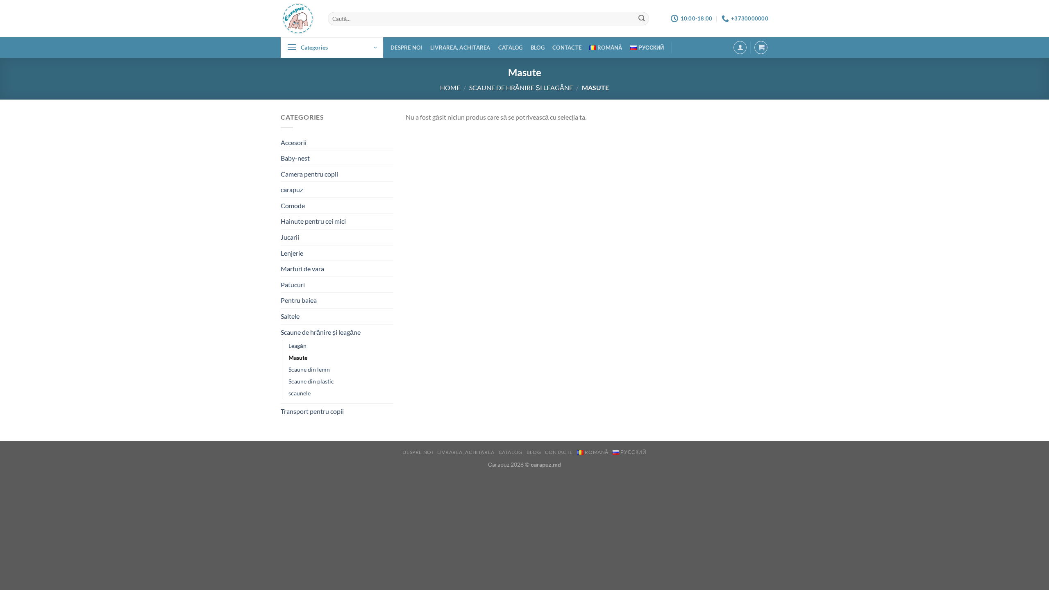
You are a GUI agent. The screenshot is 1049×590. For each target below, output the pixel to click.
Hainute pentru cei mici (313, 221)
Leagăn (297, 345)
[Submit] (642, 19)
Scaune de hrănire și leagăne (521, 87)
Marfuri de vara (302, 268)
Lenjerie (292, 253)
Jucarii (290, 237)
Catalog (510, 47)
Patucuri (293, 284)
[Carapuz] (298, 18)
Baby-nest (295, 158)
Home (450, 87)
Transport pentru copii (312, 411)
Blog (538, 47)
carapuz (292, 189)
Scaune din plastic (311, 381)
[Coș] (760, 47)
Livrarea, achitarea (460, 47)
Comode (293, 205)
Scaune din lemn (309, 369)
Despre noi (406, 47)
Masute (297, 357)
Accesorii (294, 142)
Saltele (290, 316)
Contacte (566, 47)
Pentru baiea (299, 300)
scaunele (299, 393)
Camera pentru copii (309, 174)
